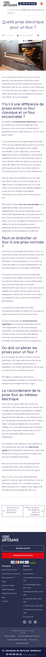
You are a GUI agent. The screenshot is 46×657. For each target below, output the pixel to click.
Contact (5, 601)
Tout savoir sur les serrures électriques (13, 509)
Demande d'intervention (23, 555)
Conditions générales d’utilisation (29, 636)
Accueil (10, 10)
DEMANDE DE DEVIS (23, 548)
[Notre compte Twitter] (35, 622)
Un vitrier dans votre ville (33, 606)
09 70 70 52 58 (29, 3)
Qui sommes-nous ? (10, 570)
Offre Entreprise (8, 589)
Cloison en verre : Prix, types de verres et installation (32, 511)
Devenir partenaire (9, 593)
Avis (3, 597)
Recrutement (28, 574)
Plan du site (33, 640)
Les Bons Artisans (21, 631)
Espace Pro (27, 570)
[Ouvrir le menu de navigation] (41, 4)
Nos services (28, 617)
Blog (17, 10)
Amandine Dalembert (27, 35)
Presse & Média (8, 585)
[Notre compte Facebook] (29, 622)
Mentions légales (9, 636)
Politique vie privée (22, 643)
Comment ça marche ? (11, 574)
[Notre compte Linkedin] (24, 622)
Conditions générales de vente (17, 640)
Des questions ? (8, 577)
